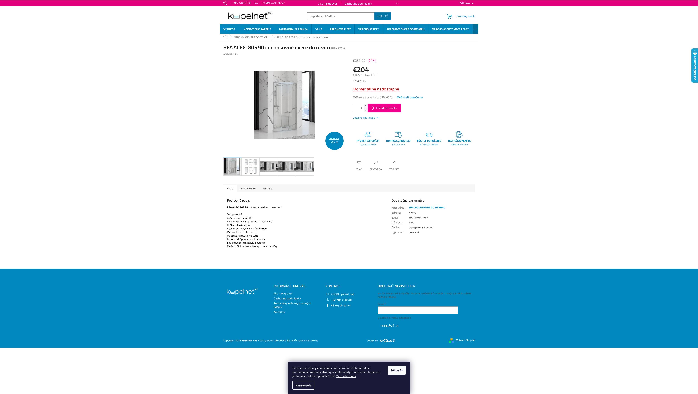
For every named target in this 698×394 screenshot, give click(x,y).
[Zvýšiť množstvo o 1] (366, 106)
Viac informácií (346, 376)
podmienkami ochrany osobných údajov (434, 317)
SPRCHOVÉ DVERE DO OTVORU (427, 207)
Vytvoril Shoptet (465, 340)
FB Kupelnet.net (341, 305)
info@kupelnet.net (342, 294)
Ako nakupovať (327, 3)
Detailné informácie (364, 117)
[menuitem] (230, 29)
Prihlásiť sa (389, 325)
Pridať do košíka (386, 108)
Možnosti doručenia (410, 97)
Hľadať (382, 16)
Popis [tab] (230, 188)
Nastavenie (303, 385)
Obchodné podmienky (358, 3)
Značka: (230, 53)
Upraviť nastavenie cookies (302, 340)
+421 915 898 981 (341, 299)
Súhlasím (397, 370)
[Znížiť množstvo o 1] (366, 110)
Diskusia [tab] (267, 188)
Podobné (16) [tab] (248, 188)
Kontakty (279, 311)
